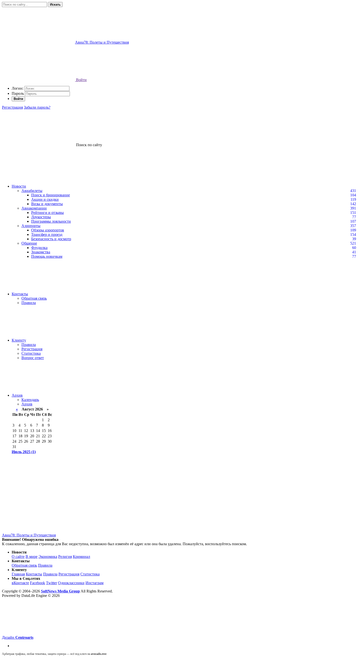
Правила (28, 303)
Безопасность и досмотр (51, 239)
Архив (17, 395)
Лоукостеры (41, 217)
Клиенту (19, 340)
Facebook (37, 583)
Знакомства (40, 252)
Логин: (17, 88)
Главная (18, 574)
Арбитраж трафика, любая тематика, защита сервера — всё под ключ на (54, 654)
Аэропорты (30, 226)
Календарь (30, 400)
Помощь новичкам (46, 256)
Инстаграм (94, 583)
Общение (29, 243)
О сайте (18, 556)
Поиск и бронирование (50, 195)
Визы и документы (47, 204)
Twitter (51, 583)
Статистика (31, 353)
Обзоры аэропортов (47, 230)
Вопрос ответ (32, 358)
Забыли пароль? (37, 107)
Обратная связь (34, 298)
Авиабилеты (31, 191)
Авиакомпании (34, 208)
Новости (19, 186)
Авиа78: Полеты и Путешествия (29, 535)
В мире (32, 556)
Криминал (81, 556)
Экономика (47, 556)
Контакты (20, 294)
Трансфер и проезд (46, 234)
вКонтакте (20, 583)
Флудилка (39, 248)
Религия (65, 556)
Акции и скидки (45, 199)
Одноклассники (71, 583)
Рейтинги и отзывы (47, 212)
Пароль (18, 93)
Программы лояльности (51, 221)
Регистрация (12, 107)
